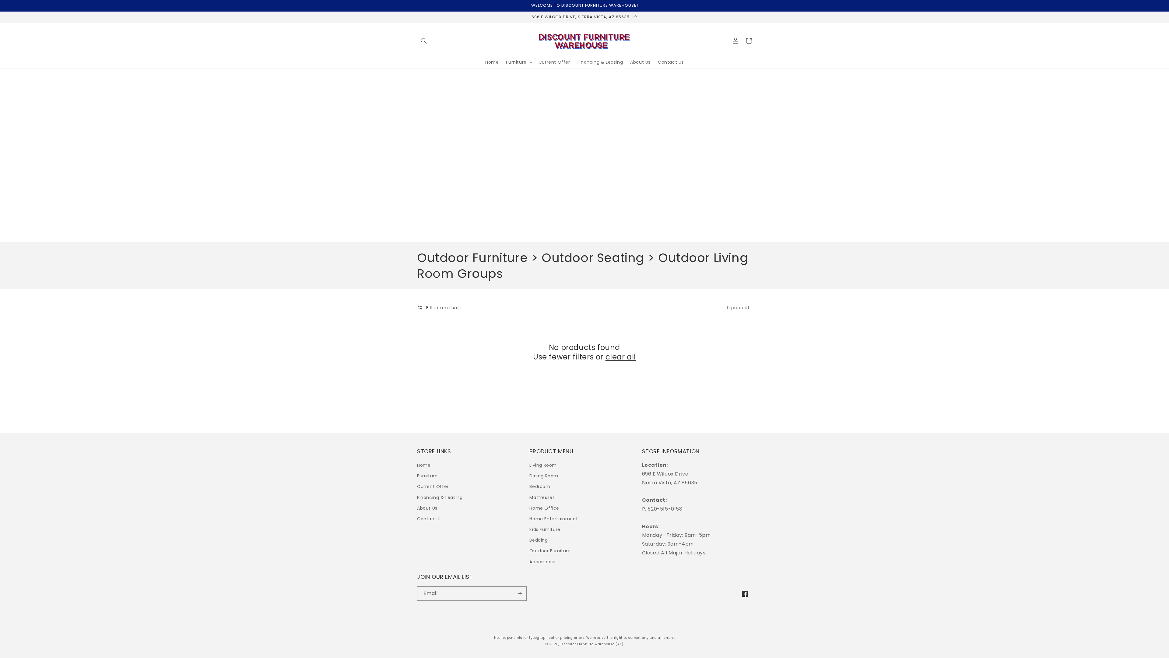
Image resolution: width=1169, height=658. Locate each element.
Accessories (543, 562)
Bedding (538, 540)
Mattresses (542, 497)
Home (423, 465)
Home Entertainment (553, 519)
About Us (427, 508)
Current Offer (433, 486)
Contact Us (430, 519)
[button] (423, 41)
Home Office (544, 508)
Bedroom (539, 486)
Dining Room (543, 476)
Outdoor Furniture (549, 551)
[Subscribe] (519, 593)
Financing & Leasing (439, 497)
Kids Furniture (544, 529)
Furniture (427, 476)
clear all (621, 357)
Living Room (543, 465)
